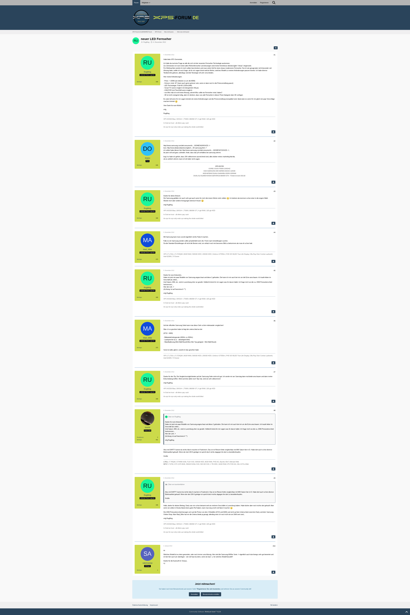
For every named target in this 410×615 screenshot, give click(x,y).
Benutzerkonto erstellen (211, 594)
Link (170, 287)
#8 (274, 410)
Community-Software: (205, 612)
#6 (274, 321)
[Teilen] (276, 47)
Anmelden (253, 3)
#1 (274, 55)
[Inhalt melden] (273, 131)
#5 (274, 270)
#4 (274, 232)
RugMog (146, 42)
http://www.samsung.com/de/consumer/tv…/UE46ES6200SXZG (185, 145)
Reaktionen (140, 437)
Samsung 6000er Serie (229, 554)
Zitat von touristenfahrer (176, 484)
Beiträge (139, 82)
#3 (274, 191)
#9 (274, 478)
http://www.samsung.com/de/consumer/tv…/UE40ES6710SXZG (204, 150)
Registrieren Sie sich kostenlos (208, 589)
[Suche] (274, 2)
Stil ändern (274, 605)
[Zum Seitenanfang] (406, 612)
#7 (274, 372)
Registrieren (264, 3)
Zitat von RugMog (174, 417)
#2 (274, 141)
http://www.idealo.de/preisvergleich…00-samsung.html (186, 148)
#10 (274, 546)
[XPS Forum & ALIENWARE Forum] (205, 18)
